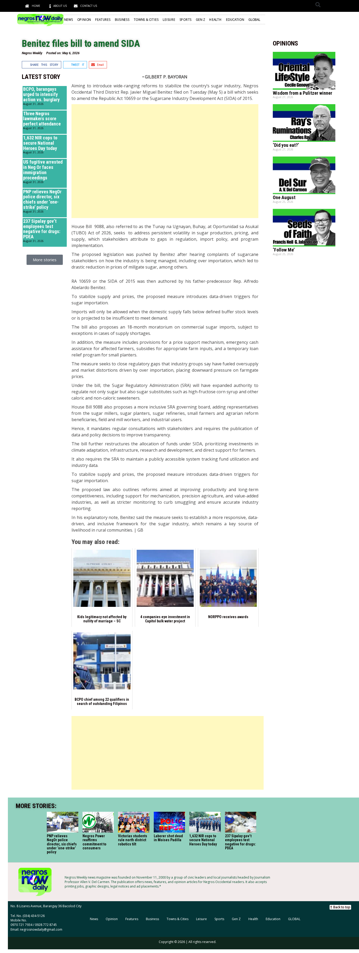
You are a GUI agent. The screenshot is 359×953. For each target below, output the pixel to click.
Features (102, 19)
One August (284, 197)
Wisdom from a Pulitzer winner (302, 93)
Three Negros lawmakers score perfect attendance (42, 119)
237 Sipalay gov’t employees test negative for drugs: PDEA (41, 228)
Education (235, 19)
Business (122, 19)
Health (215, 19)
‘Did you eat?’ (286, 145)
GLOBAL (254, 19)
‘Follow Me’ (284, 250)
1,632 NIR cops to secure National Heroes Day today (40, 143)
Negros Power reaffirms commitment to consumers (94, 842)
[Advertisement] (164, 161)
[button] (317, 4)
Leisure (169, 19)
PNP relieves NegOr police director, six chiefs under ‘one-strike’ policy (42, 199)
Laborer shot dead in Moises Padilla (168, 838)
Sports (186, 19)
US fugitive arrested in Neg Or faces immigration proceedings (43, 169)
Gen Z (200, 19)
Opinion (84, 19)
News (68, 19)
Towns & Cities (146, 19)
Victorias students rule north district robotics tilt (132, 840)
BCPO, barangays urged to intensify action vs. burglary (41, 94)
